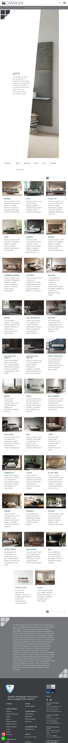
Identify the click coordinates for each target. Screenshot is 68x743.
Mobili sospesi (11, 721)
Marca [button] (18, 163)
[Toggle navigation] (64, 3)
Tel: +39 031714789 (51, 709)
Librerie (8, 711)
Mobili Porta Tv (11, 724)
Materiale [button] (27, 163)
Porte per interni (31, 737)
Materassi (28, 716)
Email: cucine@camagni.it (54, 711)
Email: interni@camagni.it (53, 723)
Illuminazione (29, 729)
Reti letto (28, 721)
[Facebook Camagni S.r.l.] (48, 699)
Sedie (8, 732)
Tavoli (8, 729)
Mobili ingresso (11, 726)
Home (26, 7)
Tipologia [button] (53, 163)
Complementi (29, 714)
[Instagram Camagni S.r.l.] (51, 699)
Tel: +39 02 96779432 (52, 721)
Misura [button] (36, 163)
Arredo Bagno (30, 706)
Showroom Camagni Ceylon (53, 730)
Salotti (8, 719)
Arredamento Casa (34, 7)
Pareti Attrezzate (12, 714)
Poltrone (9, 734)
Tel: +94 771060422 (51, 735)
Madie (8, 716)
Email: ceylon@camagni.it (53, 737)
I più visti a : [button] (20, 169)
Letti (42, 7)
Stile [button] (44, 163)
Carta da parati (30, 719)
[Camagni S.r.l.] (12, 3)
